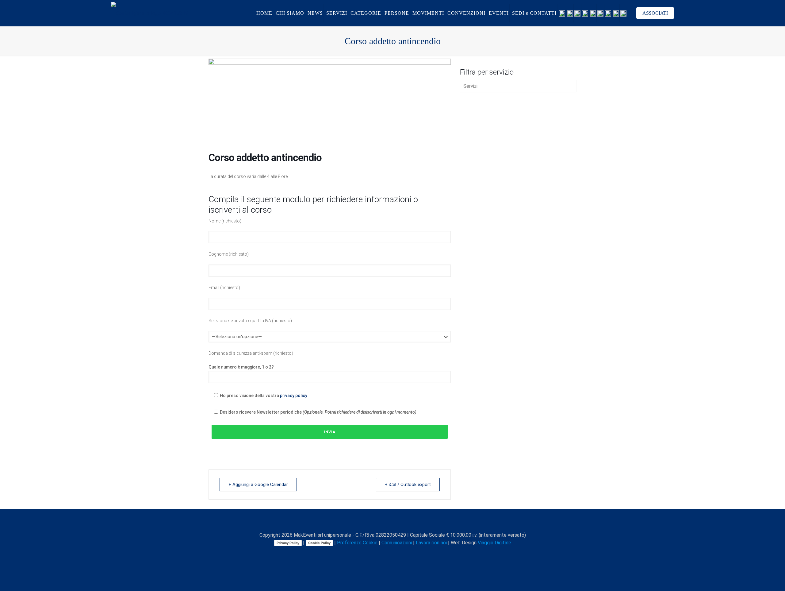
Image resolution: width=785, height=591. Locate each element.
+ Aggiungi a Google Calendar (258, 484)
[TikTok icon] (412, 553)
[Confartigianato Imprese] (149, 13)
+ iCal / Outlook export (408, 484)
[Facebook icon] (373, 553)
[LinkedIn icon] (393, 553)
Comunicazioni (396, 543)
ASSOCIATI (655, 13)
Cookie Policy (319, 543)
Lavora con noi (431, 543)
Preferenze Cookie (357, 543)
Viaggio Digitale (494, 543)
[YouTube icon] (386, 553)
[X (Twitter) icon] (380, 553)
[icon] (406, 553)
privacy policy (293, 395)
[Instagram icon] (399, 553)
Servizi (470, 86)
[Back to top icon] (392, 521)
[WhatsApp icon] (367, 553)
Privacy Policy (288, 543)
